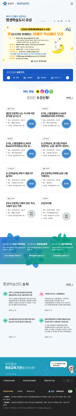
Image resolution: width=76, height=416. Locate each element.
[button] (67, 77)
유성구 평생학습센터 (16, 3)
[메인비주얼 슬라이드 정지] (54, 21)
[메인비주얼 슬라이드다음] (69, 21)
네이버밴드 (51, 92)
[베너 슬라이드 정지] (68, 380)
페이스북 (47, 92)
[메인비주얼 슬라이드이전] (58, 21)
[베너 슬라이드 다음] (71, 380)
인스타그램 (42, 92)
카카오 (38, 92)
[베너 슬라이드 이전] (64, 380)
